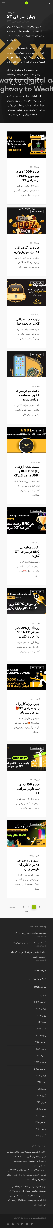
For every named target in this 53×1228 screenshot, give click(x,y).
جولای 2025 (40, 1075)
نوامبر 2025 (41, 1049)
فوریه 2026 (41, 1028)
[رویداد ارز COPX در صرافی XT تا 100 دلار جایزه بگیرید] (26, 624)
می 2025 (42, 1089)
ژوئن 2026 (41, 1015)
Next (26, 911)
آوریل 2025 (41, 1095)
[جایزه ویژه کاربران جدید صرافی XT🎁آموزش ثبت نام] (26, 702)
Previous (12, 907)
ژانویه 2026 (41, 1035)
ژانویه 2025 (41, 1115)
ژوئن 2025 (41, 1082)
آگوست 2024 (40, 1135)
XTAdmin (38, 135)
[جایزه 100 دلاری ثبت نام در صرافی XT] (26, 780)
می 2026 (42, 1022)
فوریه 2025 (41, 1109)
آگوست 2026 (40, 1002)
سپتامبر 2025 (40, 1062)
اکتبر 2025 (41, 1055)
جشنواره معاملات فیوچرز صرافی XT (30, 933)
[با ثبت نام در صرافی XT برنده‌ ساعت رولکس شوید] (26, 387)
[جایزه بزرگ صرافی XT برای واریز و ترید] (26, 241)
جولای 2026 (40, 1008)
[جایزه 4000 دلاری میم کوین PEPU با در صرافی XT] (26, 167)
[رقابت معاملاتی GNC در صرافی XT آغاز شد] (26, 546)
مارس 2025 (40, 1102)
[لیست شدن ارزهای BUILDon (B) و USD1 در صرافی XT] (26, 465)
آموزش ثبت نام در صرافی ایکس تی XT (29, 942)
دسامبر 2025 (40, 1042)
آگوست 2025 (40, 1069)
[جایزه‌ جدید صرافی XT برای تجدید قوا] (26, 313)
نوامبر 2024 (41, 1129)
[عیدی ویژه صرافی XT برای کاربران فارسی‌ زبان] (26, 859)
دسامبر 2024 (40, 1122)
